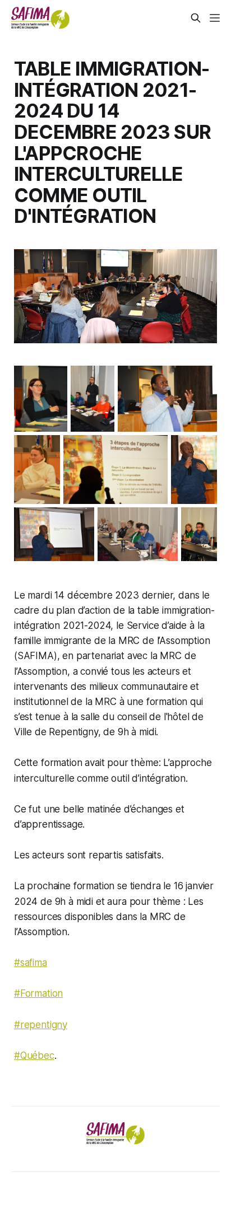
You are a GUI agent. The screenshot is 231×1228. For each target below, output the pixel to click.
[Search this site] (196, 18)
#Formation (38, 993)
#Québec (34, 1055)
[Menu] (215, 18)
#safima (30, 962)
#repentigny (40, 1024)
